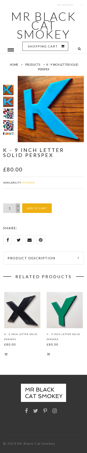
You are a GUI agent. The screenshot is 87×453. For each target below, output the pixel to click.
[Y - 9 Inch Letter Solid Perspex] (65, 310)
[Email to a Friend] (29, 239)
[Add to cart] (6, 354)
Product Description (32, 258)
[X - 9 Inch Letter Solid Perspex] (22, 310)
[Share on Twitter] (18, 239)
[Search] (79, 49)
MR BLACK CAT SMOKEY (43, 25)
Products (32, 64)
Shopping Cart (43, 46)
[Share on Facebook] (7, 239)
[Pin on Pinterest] (40, 239)
